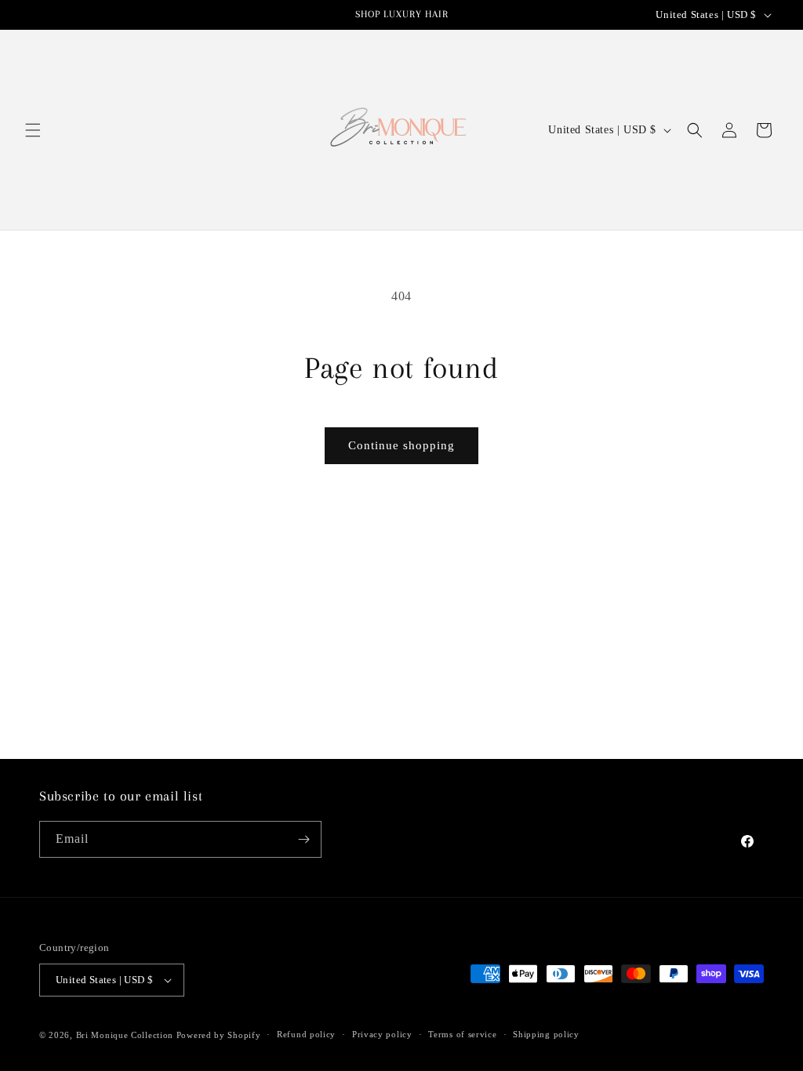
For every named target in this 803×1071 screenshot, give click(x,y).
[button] (33, 130)
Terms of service (462, 1034)
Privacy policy (382, 1034)
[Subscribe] (303, 839)
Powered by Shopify (218, 1035)
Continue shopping (401, 445)
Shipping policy (546, 1034)
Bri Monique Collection (124, 1035)
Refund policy (306, 1034)
